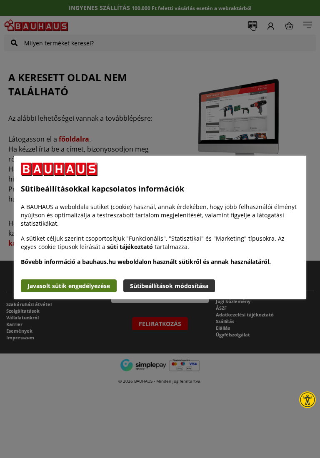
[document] (160, 227)
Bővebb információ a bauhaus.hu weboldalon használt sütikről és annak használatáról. (146, 262)
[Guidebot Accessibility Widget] (307, 399)
